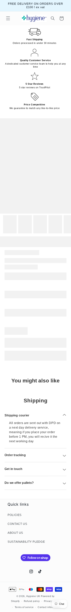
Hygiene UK (33, 596)
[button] (8, 18)
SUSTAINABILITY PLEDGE (26, 541)
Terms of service (24, 607)
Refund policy (32, 601)
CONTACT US (17, 523)
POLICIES (15, 514)
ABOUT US (15, 532)
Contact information (49, 607)
